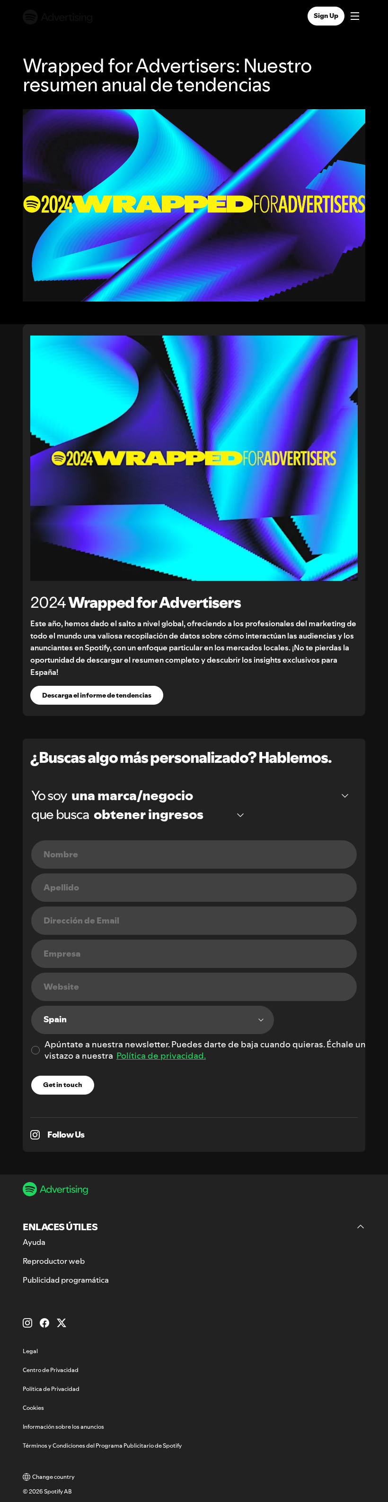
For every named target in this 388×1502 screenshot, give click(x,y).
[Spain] (152, 1020)
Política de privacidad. (161, 1056)
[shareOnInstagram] (35, 1134)
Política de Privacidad (51, 1389)
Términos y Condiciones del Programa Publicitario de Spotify (102, 1446)
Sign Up (326, 15)
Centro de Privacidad (51, 1370)
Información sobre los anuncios (63, 1427)
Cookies (33, 1408)
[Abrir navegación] (354, 17)
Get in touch (62, 1084)
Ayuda (34, 1242)
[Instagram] (27, 1323)
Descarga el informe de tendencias (96, 695)
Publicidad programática (66, 1280)
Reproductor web (54, 1261)
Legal (30, 1351)
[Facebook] (44, 1323)
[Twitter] (61, 1323)
